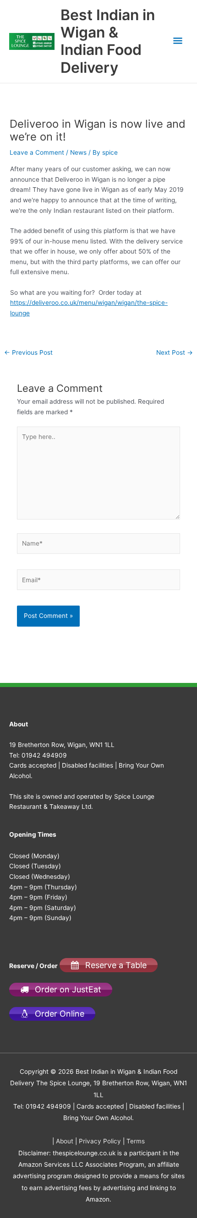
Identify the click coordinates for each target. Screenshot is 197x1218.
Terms (135, 1141)
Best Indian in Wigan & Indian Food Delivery (107, 41)
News (78, 152)
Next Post (174, 353)
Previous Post (28, 353)
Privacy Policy (100, 1141)
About (64, 1141)
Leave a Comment (37, 152)
